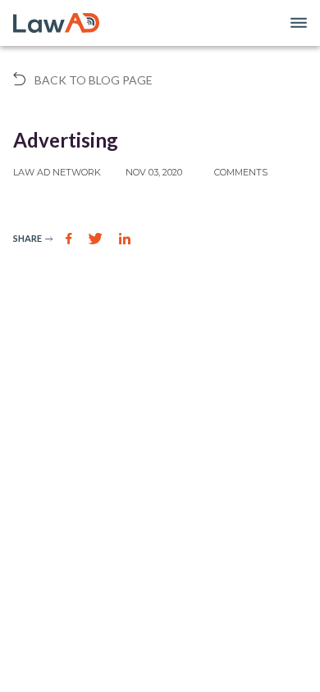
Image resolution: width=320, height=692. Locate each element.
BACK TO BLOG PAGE (92, 79)
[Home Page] (56, 23)
